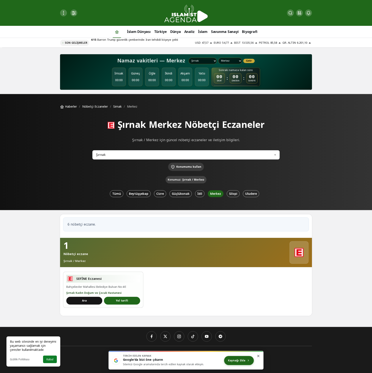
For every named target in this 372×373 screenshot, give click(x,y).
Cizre (160, 194)
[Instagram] (179, 336)
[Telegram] (220, 336)
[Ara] (290, 12)
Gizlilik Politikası (19, 359)
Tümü (116, 194)
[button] (299, 12)
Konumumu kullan (188, 166)
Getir (249, 61)
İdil (199, 194)
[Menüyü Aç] (63, 12)
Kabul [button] (49, 359)
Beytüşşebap (138, 194)
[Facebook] (151, 336)
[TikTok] (193, 336)
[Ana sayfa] (117, 32)
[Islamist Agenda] (186, 13)
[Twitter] (165, 336)
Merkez (215, 194)
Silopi (233, 194)
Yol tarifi (122, 300)
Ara (84, 300)
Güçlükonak (180, 194)
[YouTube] (207, 336)
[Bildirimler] (308, 12)
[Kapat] (258, 356)
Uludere (251, 194)
